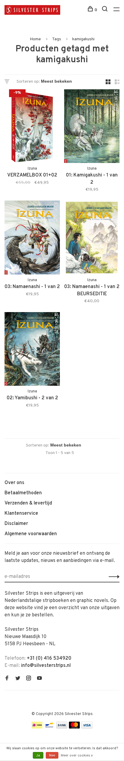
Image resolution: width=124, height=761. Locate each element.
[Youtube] (39, 679)
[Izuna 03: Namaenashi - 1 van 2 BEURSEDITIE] (91, 239)
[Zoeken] (105, 10)
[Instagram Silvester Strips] (28, 679)
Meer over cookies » (77, 755)
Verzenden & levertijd (28, 503)
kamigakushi (83, 39)
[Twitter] (17, 679)
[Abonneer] (112, 576)
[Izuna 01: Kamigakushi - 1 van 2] (91, 127)
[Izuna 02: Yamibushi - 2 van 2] (32, 350)
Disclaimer (16, 524)
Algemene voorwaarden (31, 534)
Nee (52, 755)
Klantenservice (21, 514)
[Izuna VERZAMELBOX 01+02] (32, 127)
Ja (38, 755)
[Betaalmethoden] (37, 727)
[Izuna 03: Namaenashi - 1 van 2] (32, 239)
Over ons (14, 483)
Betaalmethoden (23, 493)
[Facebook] (7, 679)
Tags (56, 39)
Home (35, 39)
